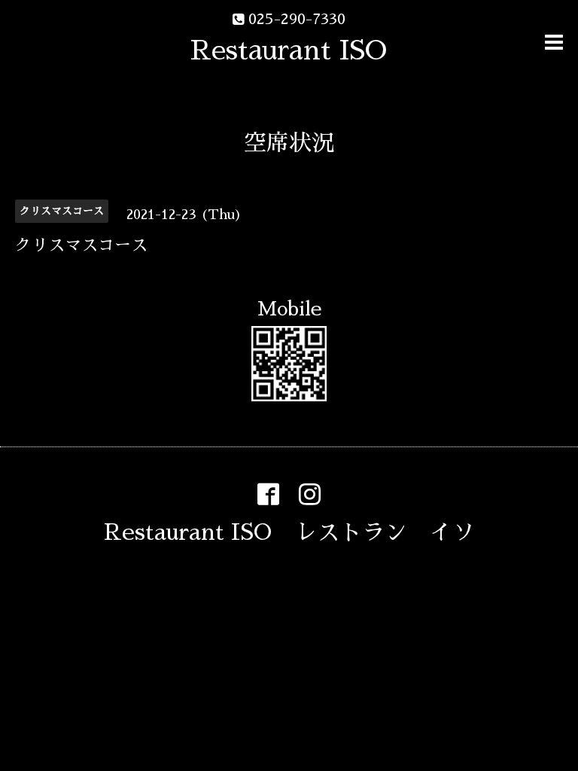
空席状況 (289, 143)
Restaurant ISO (288, 50)
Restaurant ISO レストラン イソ (289, 532)
